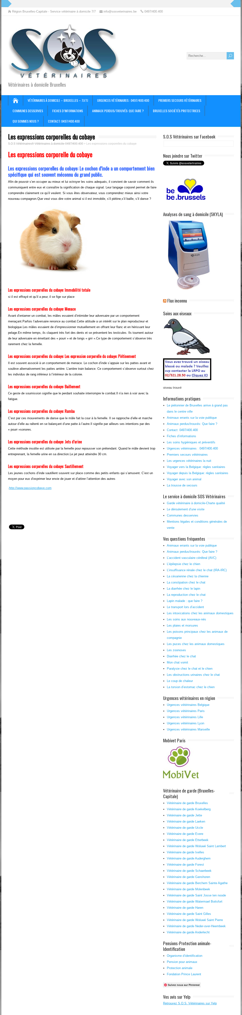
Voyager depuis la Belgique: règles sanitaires (197, 473)
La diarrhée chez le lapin (183, 588)
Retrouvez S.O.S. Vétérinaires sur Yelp (190, 1003)
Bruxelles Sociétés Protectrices (176, 110)
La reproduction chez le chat (186, 595)
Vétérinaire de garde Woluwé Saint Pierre (195, 920)
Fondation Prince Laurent (184, 974)
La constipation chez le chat (186, 582)
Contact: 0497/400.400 (64, 121)
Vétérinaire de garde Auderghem (189, 858)
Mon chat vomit (177, 662)
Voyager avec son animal (184, 479)
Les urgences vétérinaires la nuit (189, 461)
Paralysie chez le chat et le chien (189, 668)
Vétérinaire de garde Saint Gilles (189, 914)
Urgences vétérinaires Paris (186, 711)
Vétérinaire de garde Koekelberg (189, 809)
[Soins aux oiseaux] (187, 380)
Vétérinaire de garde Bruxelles (187, 803)
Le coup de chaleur (180, 681)
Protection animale (179, 968)
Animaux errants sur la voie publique (192, 417)
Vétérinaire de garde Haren (185, 907)
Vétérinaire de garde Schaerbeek (189, 871)
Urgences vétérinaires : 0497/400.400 (123, 100)
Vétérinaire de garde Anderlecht (188, 932)
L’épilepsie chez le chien (183, 564)
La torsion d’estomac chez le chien (191, 687)
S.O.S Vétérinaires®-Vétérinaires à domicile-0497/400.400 (45, 143)
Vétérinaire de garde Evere (185, 834)
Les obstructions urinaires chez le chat (193, 675)
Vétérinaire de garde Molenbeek (188, 889)
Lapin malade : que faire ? (184, 601)
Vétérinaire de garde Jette (184, 815)
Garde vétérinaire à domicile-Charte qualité (196, 503)
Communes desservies (28, 110)
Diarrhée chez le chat (181, 656)
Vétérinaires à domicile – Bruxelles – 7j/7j (58, 100)
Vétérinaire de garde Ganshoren (188, 877)
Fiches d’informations (67, 110)
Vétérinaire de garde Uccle (185, 827)
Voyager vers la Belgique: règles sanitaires (196, 467)
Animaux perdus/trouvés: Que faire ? (118, 110)
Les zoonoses (176, 650)
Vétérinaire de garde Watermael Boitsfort (194, 901)
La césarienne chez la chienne (187, 576)
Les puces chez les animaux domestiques (196, 644)
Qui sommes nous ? (26, 121)
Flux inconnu (177, 300)
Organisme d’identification (184, 955)
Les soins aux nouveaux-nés (186, 619)
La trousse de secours (182, 485)
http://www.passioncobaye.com (30, 488)
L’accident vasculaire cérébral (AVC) (191, 558)
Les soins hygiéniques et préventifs (191, 442)
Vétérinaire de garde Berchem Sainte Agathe (197, 883)
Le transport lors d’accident (185, 607)
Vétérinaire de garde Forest (185, 864)
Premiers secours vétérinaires (179, 100)
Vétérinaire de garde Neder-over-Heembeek (196, 926)
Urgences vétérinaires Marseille (188, 729)
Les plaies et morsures (182, 625)
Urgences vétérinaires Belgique (188, 705)
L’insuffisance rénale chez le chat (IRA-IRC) (197, 570)
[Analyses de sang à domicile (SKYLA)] (188, 288)
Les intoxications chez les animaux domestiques (200, 613)
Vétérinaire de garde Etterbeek (187, 840)
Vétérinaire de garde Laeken (186, 821)
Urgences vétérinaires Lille (185, 717)
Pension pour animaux (182, 962)
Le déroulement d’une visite (185, 509)
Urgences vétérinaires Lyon (185, 723)
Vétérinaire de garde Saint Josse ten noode (196, 895)
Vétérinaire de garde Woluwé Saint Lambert (196, 846)
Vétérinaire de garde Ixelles (185, 852)
